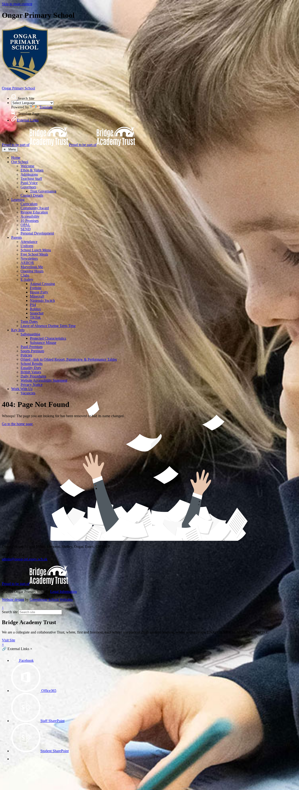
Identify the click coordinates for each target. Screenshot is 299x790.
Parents (16, 237)
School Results (32, 364)
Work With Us (21, 389)
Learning (18, 200)
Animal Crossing (42, 284)
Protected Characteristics (48, 338)
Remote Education (34, 212)
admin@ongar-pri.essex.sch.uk (24, 559)
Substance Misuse (43, 343)
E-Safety (27, 279)
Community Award (35, 208)
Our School (19, 162)
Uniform (27, 246)
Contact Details (32, 195)
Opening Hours (32, 271)
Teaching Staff (31, 179)
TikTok (35, 317)
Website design (13, 599)
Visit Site (8, 640)
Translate (46, 107)
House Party (39, 292)
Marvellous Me (32, 267)
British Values (31, 372)
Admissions (29, 174)
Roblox (35, 309)
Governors (28, 187)
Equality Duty (31, 368)
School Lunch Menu (36, 250)
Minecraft (37, 296)
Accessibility (30, 216)
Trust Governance (43, 191)
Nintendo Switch (42, 300)
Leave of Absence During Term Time (48, 326)
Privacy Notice (32, 385)
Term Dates (29, 322)
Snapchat (36, 313)
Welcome (27, 166)
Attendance (29, 242)
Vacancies (28, 393)
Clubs (25, 275)
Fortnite (35, 288)
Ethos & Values (32, 170)
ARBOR (27, 263)
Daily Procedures (33, 376)
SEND (26, 229)
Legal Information (63, 592)
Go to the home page (17, 424)
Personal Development (37, 233)
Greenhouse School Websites (51, 599)
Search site (10, 612)
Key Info (18, 330)
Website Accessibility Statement (44, 380)
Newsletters (29, 258)
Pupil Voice (29, 183)
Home (15, 158)
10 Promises (30, 221)
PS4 (33, 305)
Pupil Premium (32, 347)
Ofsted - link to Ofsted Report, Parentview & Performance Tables (69, 359)
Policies (26, 355)
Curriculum (29, 204)
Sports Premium (32, 351)
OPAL (25, 225)
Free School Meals (34, 254)
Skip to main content (17, 4)
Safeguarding (30, 334)
